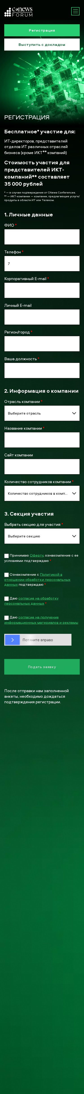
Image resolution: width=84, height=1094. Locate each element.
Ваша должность (21, 359)
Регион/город (18, 332)
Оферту (36, 555)
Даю (31, 601)
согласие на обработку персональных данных (31, 601)
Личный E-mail (18, 305)
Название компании (24, 428)
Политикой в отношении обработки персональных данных (37, 579)
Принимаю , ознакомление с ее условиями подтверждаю (41, 558)
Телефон (14, 252)
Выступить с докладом (42, 44)
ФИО (10, 225)
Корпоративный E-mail (26, 278)
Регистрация (42, 30)
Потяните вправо (38, 639)
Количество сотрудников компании (39, 481)
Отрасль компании (23, 401)
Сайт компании (18, 455)
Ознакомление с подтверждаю (37, 579)
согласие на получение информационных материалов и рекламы (41, 620)
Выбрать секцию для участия (33, 524)
